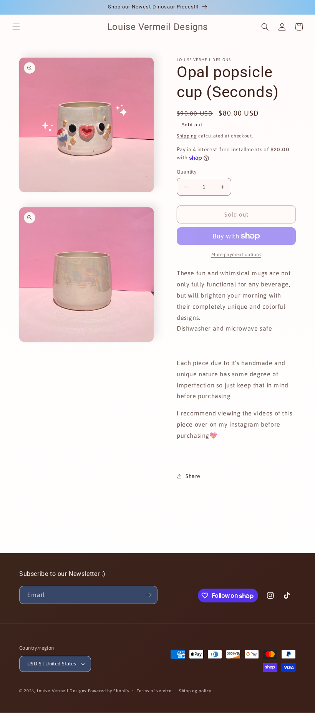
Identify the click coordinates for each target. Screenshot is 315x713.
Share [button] (193, 476)
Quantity (186, 172)
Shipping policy (195, 690)
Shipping (187, 136)
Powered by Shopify (108, 690)
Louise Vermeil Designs (62, 690)
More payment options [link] (236, 254)
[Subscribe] (148, 595)
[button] (16, 26)
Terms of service (154, 690)
